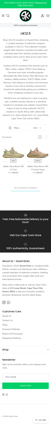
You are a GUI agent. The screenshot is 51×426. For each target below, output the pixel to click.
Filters (16, 127)
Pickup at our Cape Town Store (32, 4)
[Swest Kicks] (26, 16)
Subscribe (25, 385)
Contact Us (7, 320)
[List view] (47, 137)
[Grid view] (40, 137)
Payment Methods (11, 329)
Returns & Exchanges (12, 333)
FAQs (5, 324)
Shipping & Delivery (11, 338)
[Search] (9, 16)
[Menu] (3, 16)
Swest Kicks (13, 416)
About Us (6, 316)
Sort (35, 127)
